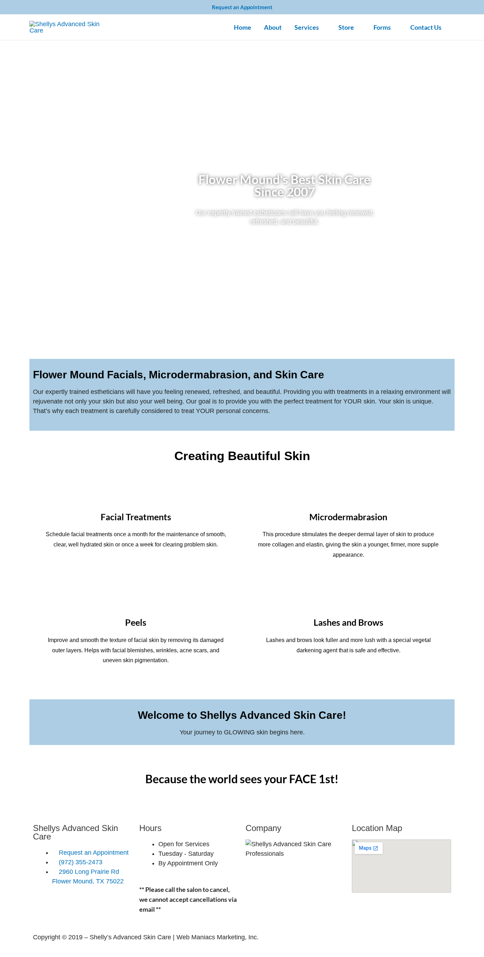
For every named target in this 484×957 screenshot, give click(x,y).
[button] (322, 27)
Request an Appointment (242, 7)
